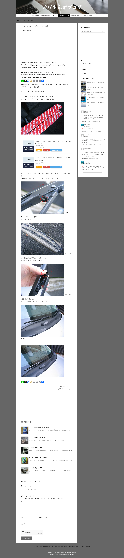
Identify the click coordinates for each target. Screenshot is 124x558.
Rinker (42, 145)
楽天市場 (46, 150)
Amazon (39, 150)
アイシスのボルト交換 (35, 447)
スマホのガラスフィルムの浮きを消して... (92, 121)
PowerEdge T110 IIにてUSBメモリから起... (92, 131)
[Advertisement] (46, 47)
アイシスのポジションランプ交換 (39, 427)
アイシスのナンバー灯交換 (37, 437)
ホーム (19, 20)
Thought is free (71, 554)
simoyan (69, 389)
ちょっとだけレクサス (35, 468)
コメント (23, 501)
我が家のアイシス (28, 20)
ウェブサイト (24, 524)
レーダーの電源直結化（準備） (38, 457)
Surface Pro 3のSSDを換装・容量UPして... (92, 158)
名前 (22, 517)
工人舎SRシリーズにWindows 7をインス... (92, 172)
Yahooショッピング (56, 150)
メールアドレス (43, 517)
